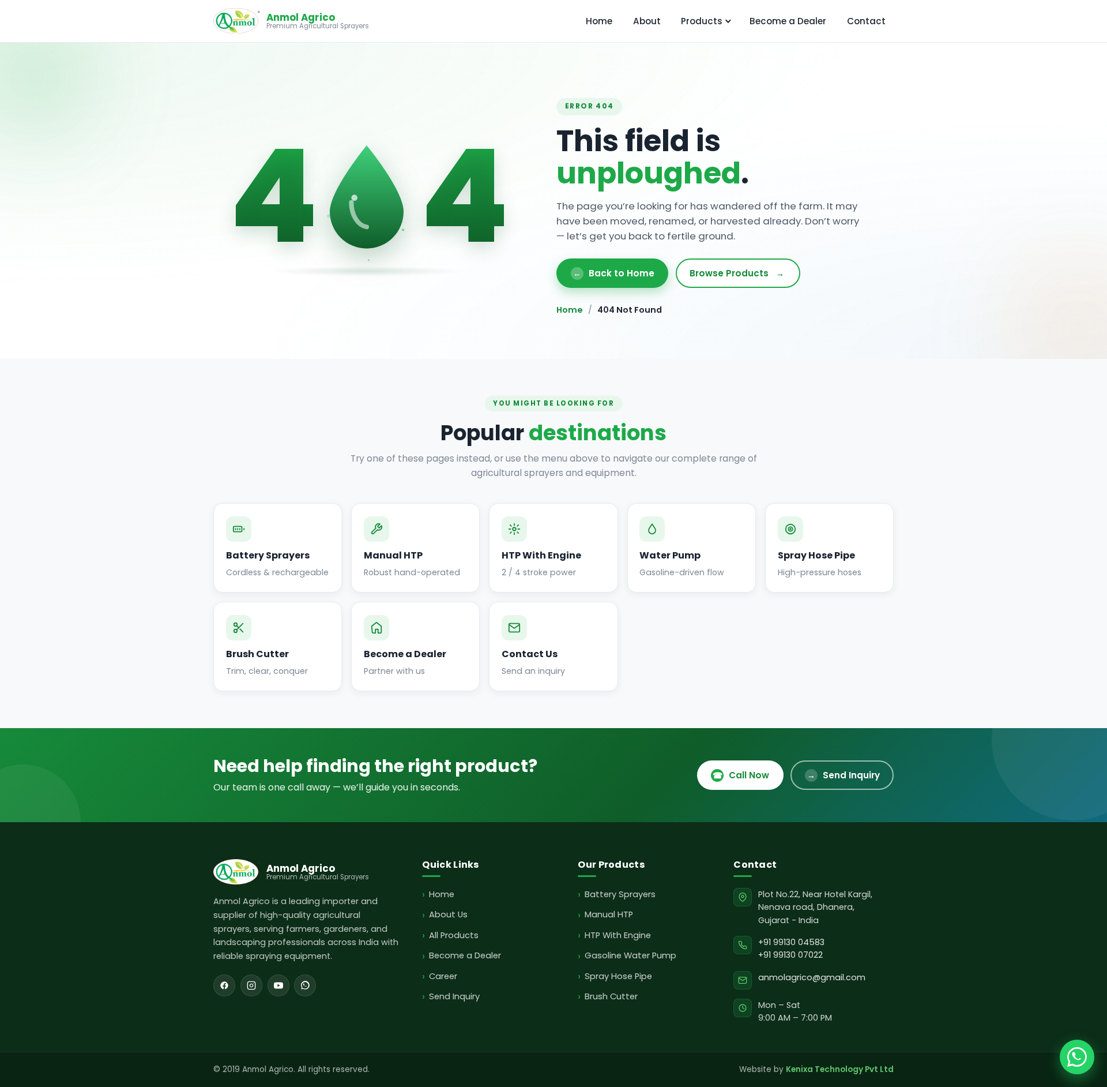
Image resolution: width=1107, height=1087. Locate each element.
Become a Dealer (788, 21)
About (647, 21)
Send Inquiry (843, 775)
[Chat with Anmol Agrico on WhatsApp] (1077, 1057)
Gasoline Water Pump (630, 955)
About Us (448, 914)
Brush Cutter (611, 996)
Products (701, 21)
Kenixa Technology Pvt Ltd (840, 1069)
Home (599, 21)
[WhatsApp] (305, 985)
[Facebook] (224, 985)
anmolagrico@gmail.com (811, 977)
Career (443, 976)
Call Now (741, 775)
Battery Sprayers (620, 894)
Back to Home (613, 273)
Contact (866, 21)
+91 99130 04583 (791, 942)
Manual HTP (608, 914)
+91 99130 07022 (790, 955)
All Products (453, 935)
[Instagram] (251, 985)
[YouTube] (278, 985)
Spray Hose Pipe (618, 976)
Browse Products (737, 273)
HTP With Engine (617, 935)
